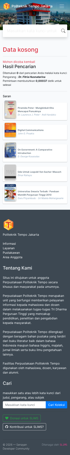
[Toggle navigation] (62, 6)
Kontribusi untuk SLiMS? (27, 427)
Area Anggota (12, 257)
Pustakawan (11, 252)
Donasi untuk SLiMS (24, 418)
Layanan (9, 248)
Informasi (9, 243)
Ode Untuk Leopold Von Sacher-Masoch (39, 171)
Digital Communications (31, 130)
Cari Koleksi (56, 405)
